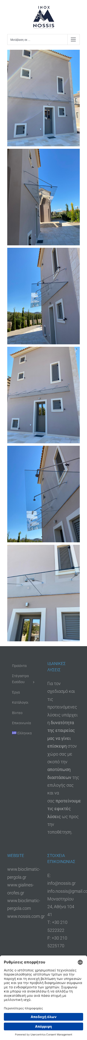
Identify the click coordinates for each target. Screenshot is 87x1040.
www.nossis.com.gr (26, 916)
